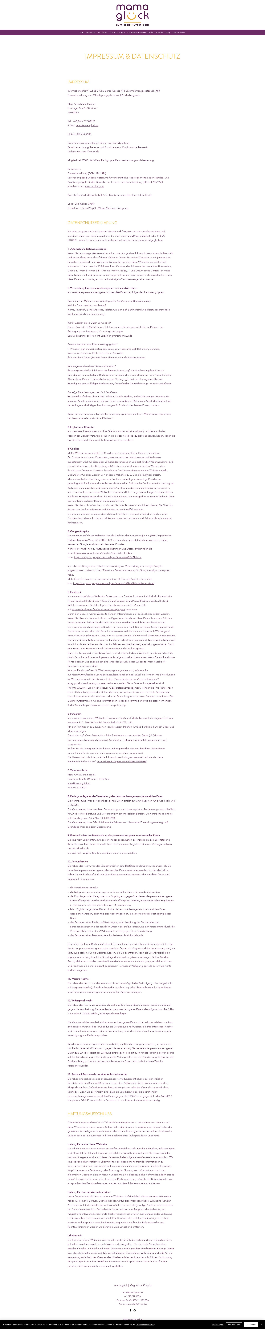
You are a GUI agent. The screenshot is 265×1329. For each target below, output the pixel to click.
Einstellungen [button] (217, 1324)
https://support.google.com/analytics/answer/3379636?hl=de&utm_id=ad (113, 583)
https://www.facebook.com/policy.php (104, 705)
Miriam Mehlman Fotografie (113, 208)
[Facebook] (130, 1310)
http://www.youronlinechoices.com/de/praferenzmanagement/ (106, 687)
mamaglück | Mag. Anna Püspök (133, 1285)
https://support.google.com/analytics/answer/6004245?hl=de (107, 557)
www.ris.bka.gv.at (94, 186)
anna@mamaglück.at (87, 125)
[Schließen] (261, 1324)
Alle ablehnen (234, 1324)
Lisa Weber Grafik (84, 203)
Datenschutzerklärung (145, 1324)
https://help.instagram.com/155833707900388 (121, 761)
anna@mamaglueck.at (133, 1292)
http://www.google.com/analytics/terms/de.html (101, 552)
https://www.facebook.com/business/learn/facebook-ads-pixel (106, 674)
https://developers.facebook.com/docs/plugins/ (98, 609)
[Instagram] (134, 1310)
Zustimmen (251, 1324)
